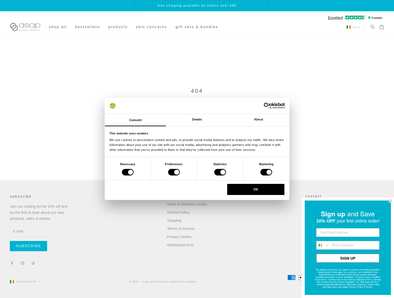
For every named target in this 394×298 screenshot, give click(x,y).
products (118, 27)
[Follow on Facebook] (12, 263)
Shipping (174, 221)
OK (255, 189)
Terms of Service (181, 229)
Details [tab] (197, 119)
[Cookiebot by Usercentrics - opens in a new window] (267, 106)
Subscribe (28, 246)
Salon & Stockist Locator (187, 204)
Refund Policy (178, 212)
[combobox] (323, 245)
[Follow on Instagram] (23, 263)
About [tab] (258, 119)
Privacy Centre (179, 237)
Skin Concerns (151, 27)
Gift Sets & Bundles (196, 27)
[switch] (174, 172)
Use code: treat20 (214, 6)
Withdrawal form (180, 245)
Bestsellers (87, 27)
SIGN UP (347, 258)
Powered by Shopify (183, 281)
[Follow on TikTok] (33, 263)
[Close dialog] (390, 201)
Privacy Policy (356, 287)
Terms (369, 287)
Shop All (58, 27)
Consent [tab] (135, 120)
